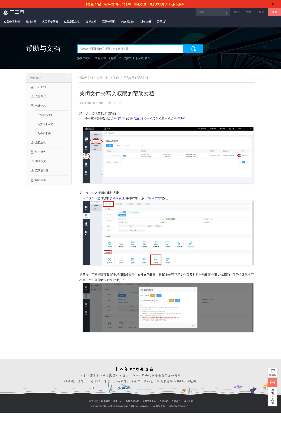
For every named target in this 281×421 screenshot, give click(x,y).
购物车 (272, 375)
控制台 (238, 12)
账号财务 (40, 152)
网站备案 (40, 180)
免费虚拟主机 (72, 21)
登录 (261, 12)
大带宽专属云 (50, 21)
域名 (97, 58)
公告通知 (40, 87)
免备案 (112, 58)
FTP (119, 58)
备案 (147, 58)
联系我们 (105, 401)
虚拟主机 (91, 21)
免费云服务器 (12, 21)
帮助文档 (118, 401)
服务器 (140, 58)
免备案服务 (128, 21)
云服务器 (31, 21)
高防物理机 (108, 21)
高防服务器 (42, 170)
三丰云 (14, 12)
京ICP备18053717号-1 (180, 406)
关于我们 (162, 21)
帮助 (248, 12)
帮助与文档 (86, 77)
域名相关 (40, 161)
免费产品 (40, 105)
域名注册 (145, 21)
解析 (104, 58)
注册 (274, 12)
